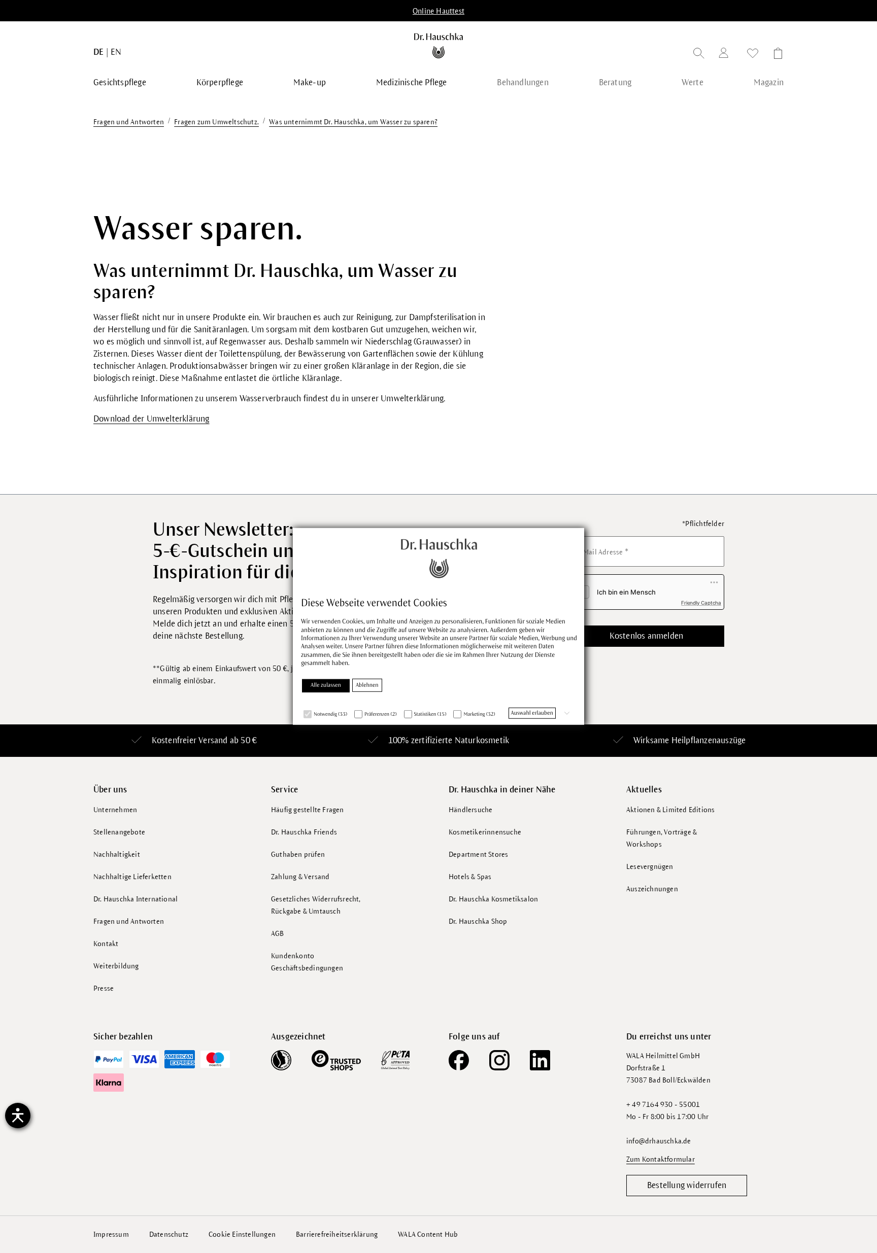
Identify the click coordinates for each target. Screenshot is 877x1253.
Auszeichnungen (652, 889)
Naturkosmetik (482, 740)
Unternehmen (115, 810)
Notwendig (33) (330, 714)
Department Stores (478, 854)
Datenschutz (168, 1234)
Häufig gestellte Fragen (307, 810)
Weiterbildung (116, 966)
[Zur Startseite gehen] (438, 45)
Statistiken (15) (430, 714)
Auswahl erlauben (532, 713)
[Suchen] (699, 55)
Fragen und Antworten (128, 921)
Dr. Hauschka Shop (478, 921)
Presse (103, 988)
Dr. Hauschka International (135, 899)
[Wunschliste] (752, 55)
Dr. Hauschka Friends (304, 832)
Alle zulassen (326, 685)
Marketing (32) (479, 714)
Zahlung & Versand (300, 877)
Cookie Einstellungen (242, 1234)
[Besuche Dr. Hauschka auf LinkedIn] (540, 1060)
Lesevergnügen (649, 867)
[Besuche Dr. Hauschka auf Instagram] (499, 1060)
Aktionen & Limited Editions (670, 810)
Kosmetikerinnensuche (485, 832)
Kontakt (105, 944)
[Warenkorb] (775, 55)
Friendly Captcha (701, 603)
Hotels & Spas (470, 877)
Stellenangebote (119, 832)
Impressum (111, 1234)
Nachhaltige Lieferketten (132, 877)
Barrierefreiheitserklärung (337, 1234)
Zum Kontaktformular (660, 1159)
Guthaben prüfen (298, 854)
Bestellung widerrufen (686, 1185)
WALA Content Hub (428, 1234)
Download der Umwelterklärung (151, 419)
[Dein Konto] (726, 54)
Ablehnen (367, 685)
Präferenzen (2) (380, 714)
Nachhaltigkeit (116, 854)
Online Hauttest (438, 11)
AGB (277, 933)
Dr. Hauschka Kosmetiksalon (493, 899)
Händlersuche (470, 810)
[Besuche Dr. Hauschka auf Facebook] (459, 1060)
